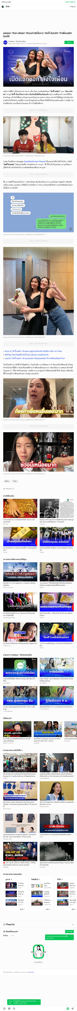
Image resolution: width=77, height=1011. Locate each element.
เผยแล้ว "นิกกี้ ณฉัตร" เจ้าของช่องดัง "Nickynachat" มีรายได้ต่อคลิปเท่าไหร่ (35, 358)
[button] (4, 1009)
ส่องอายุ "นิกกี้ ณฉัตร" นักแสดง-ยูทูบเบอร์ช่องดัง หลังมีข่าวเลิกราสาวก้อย (33, 351)
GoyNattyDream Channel (35, 161)
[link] (9, 1009)
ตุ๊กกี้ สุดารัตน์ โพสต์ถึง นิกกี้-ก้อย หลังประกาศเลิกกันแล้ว (27, 355)
